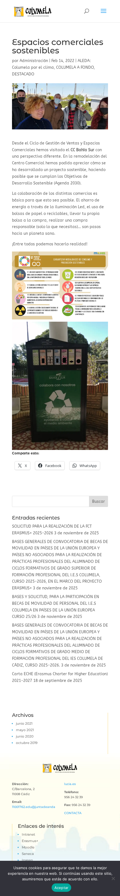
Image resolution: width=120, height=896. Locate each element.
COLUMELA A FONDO (75, 67)
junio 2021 (24, 723)
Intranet (28, 834)
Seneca (28, 854)
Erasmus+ (30, 841)
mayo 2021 (25, 730)
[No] (113, 878)
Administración (34, 60)
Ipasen (27, 860)
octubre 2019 (26, 743)
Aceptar (61, 887)
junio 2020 (24, 736)
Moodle (28, 847)
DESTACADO (23, 74)
